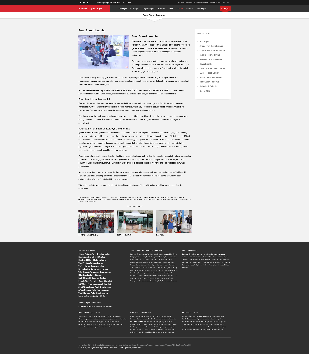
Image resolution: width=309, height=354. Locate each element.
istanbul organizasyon (97, 199)
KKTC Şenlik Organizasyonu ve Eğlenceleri (94, 284)
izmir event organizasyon (87, 306)
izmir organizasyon (102, 348)
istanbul (133, 197)
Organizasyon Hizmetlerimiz (212, 50)
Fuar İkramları (95, 197)
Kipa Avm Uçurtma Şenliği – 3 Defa (91, 296)
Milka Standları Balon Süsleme (90, 275)
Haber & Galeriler (215, 2)
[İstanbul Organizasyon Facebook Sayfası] (80, 2)
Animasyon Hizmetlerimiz (211, 46)
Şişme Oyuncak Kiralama (211, 77)
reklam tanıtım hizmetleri (168, 185)
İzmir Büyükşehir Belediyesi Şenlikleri (92, 278)
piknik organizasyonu (127, 348)
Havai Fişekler (206, 64)
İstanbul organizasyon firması (115, 199)
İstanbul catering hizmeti (145, 197)
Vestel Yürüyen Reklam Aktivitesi (90, 263)
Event (110, 306)
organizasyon (102, 306)
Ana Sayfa (181, 2)
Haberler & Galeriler (208, 86)
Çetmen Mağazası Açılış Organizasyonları (94, 254)
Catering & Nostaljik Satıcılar (213, 68)
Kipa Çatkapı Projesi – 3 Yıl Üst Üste (91, 257)
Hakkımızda (189, 2)
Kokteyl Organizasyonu (88, 235)
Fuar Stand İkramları (122, 197)
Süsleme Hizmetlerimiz (210, 55)
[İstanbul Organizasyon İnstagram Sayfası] (87, 2)
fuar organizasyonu (107, 197)
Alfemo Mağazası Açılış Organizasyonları (93, 290)
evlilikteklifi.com (136, 321)
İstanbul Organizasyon (190, 254)
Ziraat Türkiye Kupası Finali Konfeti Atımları (94, 287)
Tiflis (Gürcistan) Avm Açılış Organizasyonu (94, 272)
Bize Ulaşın (226, 2)
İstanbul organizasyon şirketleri (138, 199)
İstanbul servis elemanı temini (160, 199)
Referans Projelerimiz (202, 2)
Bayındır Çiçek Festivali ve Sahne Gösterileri (95, 281)
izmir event (139, 348)
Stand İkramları (90, 201)
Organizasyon (176, 199)
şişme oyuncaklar (165, 254)
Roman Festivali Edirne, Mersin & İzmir (93, 269)
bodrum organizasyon (86, 348)
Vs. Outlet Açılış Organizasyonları (91, 266)
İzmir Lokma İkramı (124, 235)
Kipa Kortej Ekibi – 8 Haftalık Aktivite (92, 260)
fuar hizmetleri (83, 197)
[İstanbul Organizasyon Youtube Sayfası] (84, 2)
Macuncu (160, 235)
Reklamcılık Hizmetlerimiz (211, 59)
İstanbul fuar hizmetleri (163, 197)
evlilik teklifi (114, 348)
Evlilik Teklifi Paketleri (209, 73)
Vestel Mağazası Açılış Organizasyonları (93, 293)
